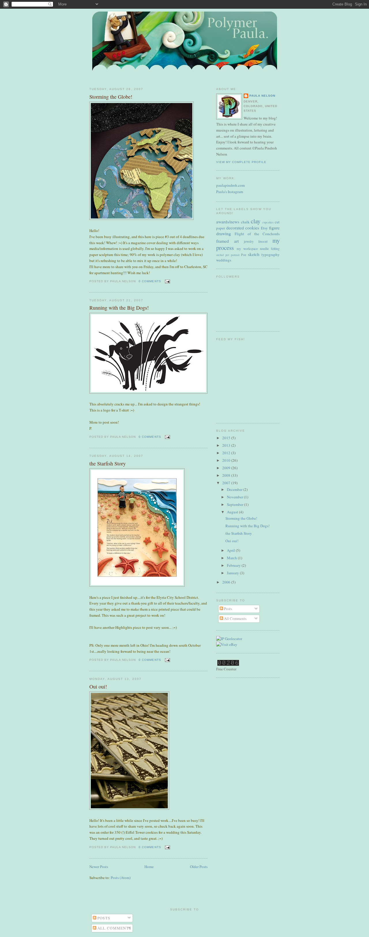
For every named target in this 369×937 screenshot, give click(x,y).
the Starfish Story (107, 463)
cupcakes (268, 222)
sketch (253, 254)
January (233, 572)
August (233, 512)
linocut (263, 241)
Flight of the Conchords (257, 233)
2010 (226, 460)
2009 (226, 467)
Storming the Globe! (110, 96)
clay (255, 221)
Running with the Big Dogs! (119, 307)
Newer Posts (98, 866)
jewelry (249, 241)
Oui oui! (98, 686)
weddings (223, 260)
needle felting (270, 248)
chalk (245, 222)
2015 (226, 437)
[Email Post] (166, 281)
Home (149, 866)
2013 (226, 445)
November (235, 497)
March (232, 557)
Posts (227, 608)
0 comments (150, 281)
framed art (227, 241)
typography (270, 254)
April (231, 550)
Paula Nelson (262, 95)
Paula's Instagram (229, 191)
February (234, 565)
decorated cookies (242, 228)
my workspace (247, 248)
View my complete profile (241, 162)
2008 (226, 475)
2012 (226, 452)
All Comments (234, 618)
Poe (243, 255)
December (235, 489)
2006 (226, 582)
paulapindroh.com (230, 185)
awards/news (227, 222)
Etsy (264, 228)
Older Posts (199, 866)
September (235, 504)
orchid (220, 255)
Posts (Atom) (121, 877)
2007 (226, 482)
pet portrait (232, 255)
